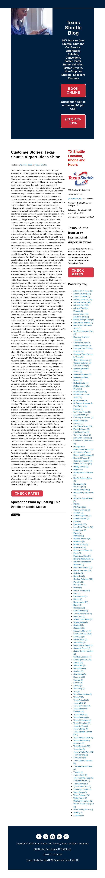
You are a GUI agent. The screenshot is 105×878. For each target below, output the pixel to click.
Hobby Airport (80, 466)
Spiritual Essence (82, 657)
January (78, 513)
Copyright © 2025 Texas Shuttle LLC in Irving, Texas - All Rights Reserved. (53, 843)
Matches (78, 536)
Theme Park (80, 775)
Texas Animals (81, 700)
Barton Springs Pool (83, 320)
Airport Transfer (81, 296)
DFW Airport (80, 392)
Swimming (79, 688)
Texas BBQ (79, 703)
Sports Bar (79, 665)
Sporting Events (82, 660)
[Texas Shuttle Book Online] (31, 33)
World (78, 812)
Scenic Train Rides (83, 619)
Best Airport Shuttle (83, 322)
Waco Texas (80, 792)
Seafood (78, 625)
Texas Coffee (80, 726)
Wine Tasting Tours (83, 809)
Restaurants (80, 602)
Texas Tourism (81, 746)
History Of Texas (82, 464)
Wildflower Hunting (83, 801)
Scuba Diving (80, 622)
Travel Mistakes (81, 781)
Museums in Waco (82, 550)
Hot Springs (80, 484)
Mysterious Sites (82, 556)
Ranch (77, 599)
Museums (79, 547)
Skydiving (79, 637)
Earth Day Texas (82, 412)
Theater (78, 772)
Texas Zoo (79, 749)
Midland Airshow (82, 539)
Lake (77, 521)
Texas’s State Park (83, 752)
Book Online (73, 90)
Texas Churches (81, 723)
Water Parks (80, 798)
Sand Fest (79, 616)
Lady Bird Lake (81, 518)
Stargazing (79, 674)
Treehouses (80, 783)
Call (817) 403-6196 (52, 854)
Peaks (77, 588)
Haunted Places (81, 458)
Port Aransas (80, 596)
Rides (77, 605)
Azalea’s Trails (81, 317)
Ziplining (78, 815)
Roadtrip (79, 608)
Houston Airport (81, 490)
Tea (76, 691)
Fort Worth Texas (82, 426)
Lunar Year (79, 530)
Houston (79, 487)
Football (78, 423)
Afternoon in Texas (83, 291)
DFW (77, 389)
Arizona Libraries (82, 299)
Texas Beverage (81, 706)
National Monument (83, 559)
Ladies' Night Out (82, 515)
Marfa (77, 533)
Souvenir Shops (81, 648)
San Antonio (80, 611)
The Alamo (79, 758)
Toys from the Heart (83, 778)
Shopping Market (82, 631)
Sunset (77, 683)
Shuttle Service (82, 634)
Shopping (79, 628)
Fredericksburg (81, 429)
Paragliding (79, 585)
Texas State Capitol (83, 737)
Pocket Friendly (81, 590)
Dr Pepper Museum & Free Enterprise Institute (82, 406)
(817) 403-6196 (73, 121)
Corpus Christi (81, 366)
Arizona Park (81, 305)
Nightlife (78, 573)
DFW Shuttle (80, 400)
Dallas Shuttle (80, 383)
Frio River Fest (81, 432)
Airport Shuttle (82, 294)
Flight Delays (80, 420)
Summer (79, 677)
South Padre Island (83, 645)
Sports (78, 662)
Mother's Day (80, 544)
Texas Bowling (81, 717)
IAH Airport (79, 507)
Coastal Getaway (82, 363)
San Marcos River (82, 613)
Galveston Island (82, 435)
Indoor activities (81, 510)
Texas (78, 697)
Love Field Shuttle (83, 527)
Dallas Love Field (82, 374)
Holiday (78, 469)
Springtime (79, 668)
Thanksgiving (80, 755)
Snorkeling (79, 642)
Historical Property (82, 461)
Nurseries (79, 576)
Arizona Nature (82, 302)
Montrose (79, 541)
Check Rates (27, 493)
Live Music (80, 524)
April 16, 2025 (26, 165)
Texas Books (80, 714)
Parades (78, 582)
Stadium (78, 671)
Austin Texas (80, 314)
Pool (76, 593)
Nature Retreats (82, 570)
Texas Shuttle (41, 165)
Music (77, 553)
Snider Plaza (80, 639)
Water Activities (81, 795)
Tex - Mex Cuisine (82, 694)
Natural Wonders (82, 567)
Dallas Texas (81, 386)
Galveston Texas (82, 438)
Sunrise (78, 680)
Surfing (78, 686)
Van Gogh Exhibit (82, 789)
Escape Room (81, 415)
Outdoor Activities (83, 579)
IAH (76, 504)
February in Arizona (83, 417)
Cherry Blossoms (82, 360)
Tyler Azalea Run (82, 786)
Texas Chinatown (82, 720)
